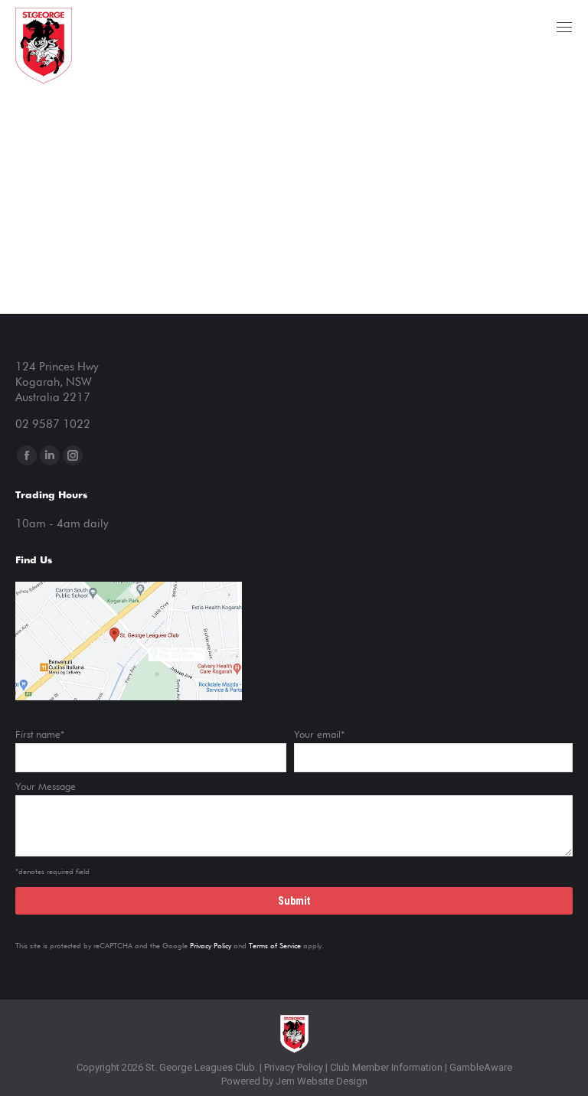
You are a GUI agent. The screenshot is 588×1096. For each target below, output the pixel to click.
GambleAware (480, 1067)
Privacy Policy (210, 946)
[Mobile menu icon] (564, 27)
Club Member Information (385, 1067)
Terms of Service (275, 946)
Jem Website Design (322, 1081)
